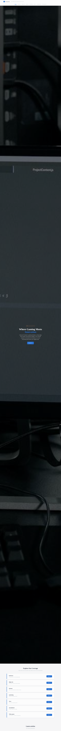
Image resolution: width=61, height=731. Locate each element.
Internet (27, 4)
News (35, 4)
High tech (23, 4)
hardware (19, 4)
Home (15, 4)
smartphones (39, 4)
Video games (44, 4)
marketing (31, 4)
